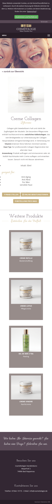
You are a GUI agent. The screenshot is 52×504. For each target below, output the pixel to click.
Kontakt (45, 22)
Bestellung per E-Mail (26, 201)
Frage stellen (11, 194)
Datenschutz (31, 11)
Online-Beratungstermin (36, 194)
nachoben (47, 496)
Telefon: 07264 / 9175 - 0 (15, 491)
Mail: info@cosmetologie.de (36, 491)
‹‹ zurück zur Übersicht (13, 71)
